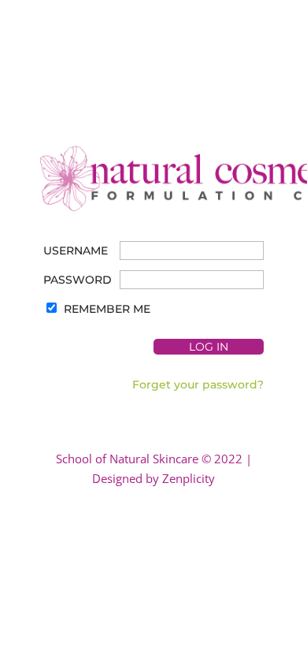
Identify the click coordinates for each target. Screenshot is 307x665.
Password (77, 280)
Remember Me (107, 309)
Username (75, 250)
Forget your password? (198, 384)
